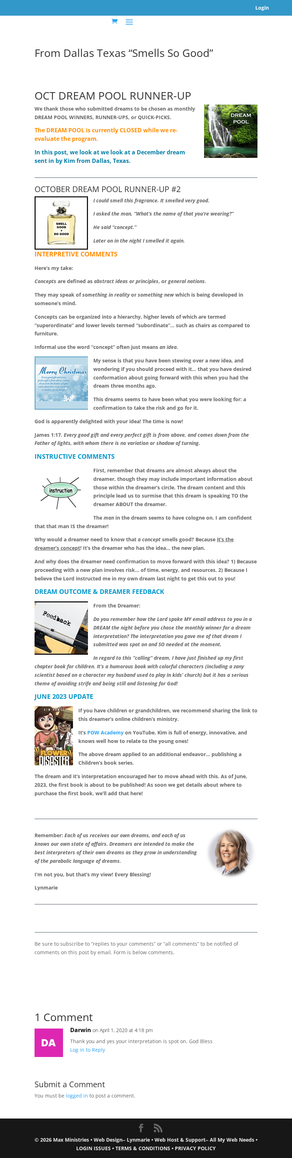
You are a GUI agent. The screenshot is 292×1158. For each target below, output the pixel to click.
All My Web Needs (232, 1139)
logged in (77, 1095)
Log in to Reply (87, 1049)
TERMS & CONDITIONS (142, 1148)
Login (262, 7)
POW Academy (105, 732)
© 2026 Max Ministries (62, 1139)
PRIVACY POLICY (195, 1148)
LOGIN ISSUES (93, 1148)
